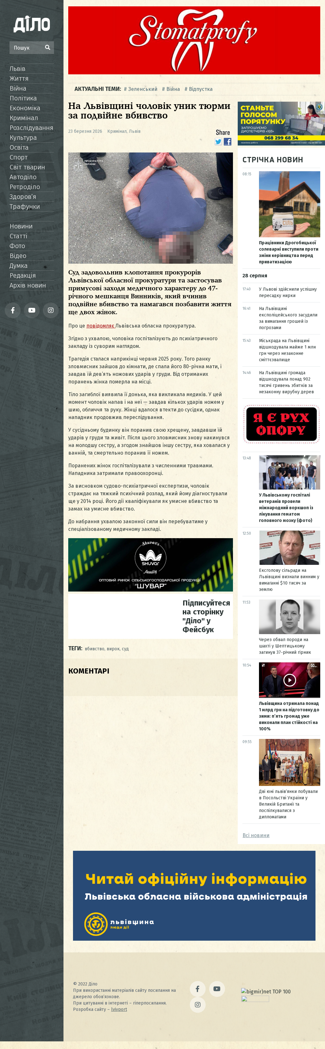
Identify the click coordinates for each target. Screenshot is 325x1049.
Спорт (19, 157)
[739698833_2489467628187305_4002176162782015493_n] (194, 73)
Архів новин (28, 285)
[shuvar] (150, 590)
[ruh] (281, 443)
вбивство (94, 649)
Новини (21, 226)
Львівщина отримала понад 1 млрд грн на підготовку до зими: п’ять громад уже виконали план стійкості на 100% (289, 716)
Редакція (23, 275)
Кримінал (24, 118)
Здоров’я (23, 197)
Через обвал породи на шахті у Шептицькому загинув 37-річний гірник (285, 646)
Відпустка (201, 89)
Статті (18, 236)
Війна (18, 88)
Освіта (19, 147)
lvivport (119, 1009)
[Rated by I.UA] (255, 1000)
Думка (19, 265)
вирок (113, 649)
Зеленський (142, 89)
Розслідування (31, 128)
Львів (17, 68)
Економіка (25, 108)
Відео (18, 256)
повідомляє (101, 326)
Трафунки (25, 206)
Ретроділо (25, 187)
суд (125, 649)
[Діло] (32, 24)
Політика (23, 98)
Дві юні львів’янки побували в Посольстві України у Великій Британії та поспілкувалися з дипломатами (288, 804)
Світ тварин (27, 167)
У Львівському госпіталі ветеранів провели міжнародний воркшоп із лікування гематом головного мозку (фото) (286, 507)
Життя (19, 78)
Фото (17, 246)
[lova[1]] (194, 939)
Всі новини (255, 835)
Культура (23, 137)
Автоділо (23, 177)
